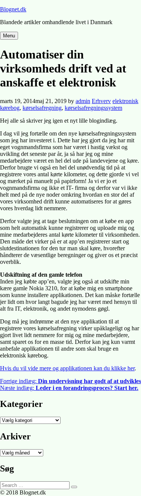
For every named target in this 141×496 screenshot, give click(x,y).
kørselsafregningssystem (93, 108)
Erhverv (101, 101)
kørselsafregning (42, 108)
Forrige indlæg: (70, 381)
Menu (9, 36)
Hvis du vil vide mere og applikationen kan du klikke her (67, 368)
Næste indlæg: (69, 388)
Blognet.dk (13, 9)
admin (83, 101)
